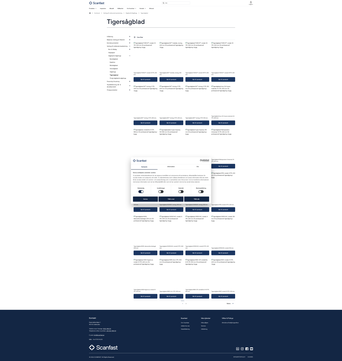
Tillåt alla (196, 199)
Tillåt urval (171, 199)
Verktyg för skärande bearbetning (112, 13)
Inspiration (103, 8)
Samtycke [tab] (144, 167)
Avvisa (145, 199)
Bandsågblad (114, 59)
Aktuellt (112, 8)
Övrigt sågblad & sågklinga (118, 78)
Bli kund (151, 8)
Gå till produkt (145, 79)
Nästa (228, 303)
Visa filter (140, 37)
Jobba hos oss (185, 326)
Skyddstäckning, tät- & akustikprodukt (114, 85)
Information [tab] (171, 166)
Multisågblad (114, 65)
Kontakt (142, 8)
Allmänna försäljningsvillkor (230, 322)
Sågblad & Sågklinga (131, 13)
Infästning (110, 36)
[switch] (161, 191)
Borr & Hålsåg (112, 49)
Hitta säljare (204, 322)
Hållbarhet (120, 8)
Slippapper (111, 52)
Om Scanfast (130, 8)
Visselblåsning (185, 329)
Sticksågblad (114, 68)
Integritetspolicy (239, 357)
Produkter (92, 8)
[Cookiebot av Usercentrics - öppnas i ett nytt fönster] (201, 160)
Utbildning (204, 329)
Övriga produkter (112, 90)
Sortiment (97, 13)
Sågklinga (113, 71)
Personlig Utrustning (113, 81)
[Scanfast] (90, 13)
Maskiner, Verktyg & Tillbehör (116, 39)
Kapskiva (112, 62)
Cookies (250, 357)
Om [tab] (198, 166)
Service (203, 326)
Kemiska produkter (112, 43)
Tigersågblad (144, 13)
